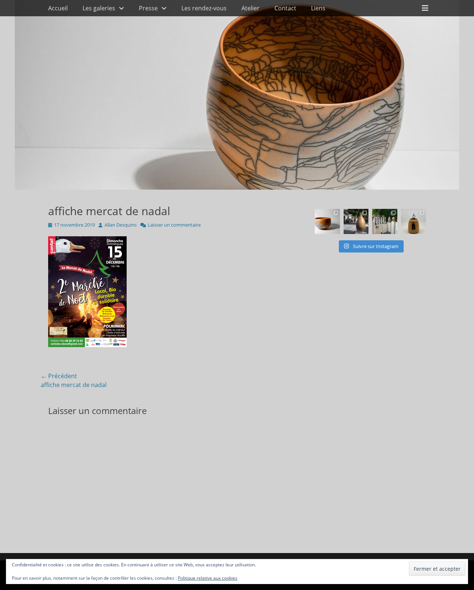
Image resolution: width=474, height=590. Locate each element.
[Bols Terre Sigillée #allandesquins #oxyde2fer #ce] (327, 221)
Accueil (58, 8)
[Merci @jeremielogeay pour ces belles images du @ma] (356, 221)
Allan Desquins (120, 224)
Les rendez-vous (204, 8)
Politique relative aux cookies (207, 578)
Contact (285, 8)
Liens (318, 8)
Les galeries (99, 8)
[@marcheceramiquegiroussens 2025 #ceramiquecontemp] (384, 221)
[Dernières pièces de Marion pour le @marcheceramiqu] (413, 221)
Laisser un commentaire (174, 224)
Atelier (250, 8)
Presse (148, 8)
